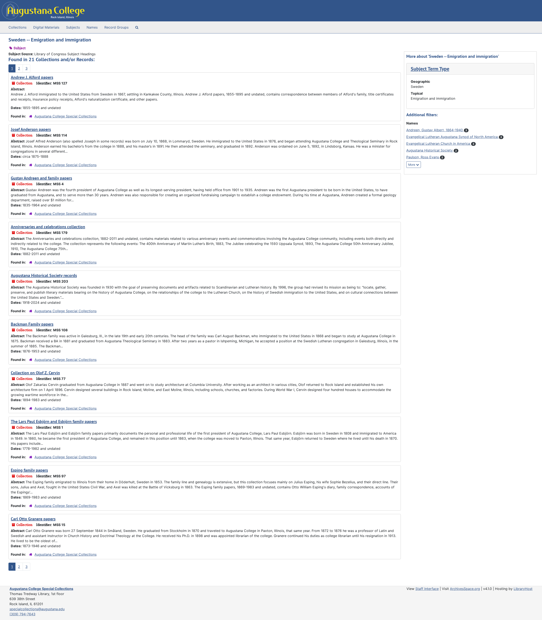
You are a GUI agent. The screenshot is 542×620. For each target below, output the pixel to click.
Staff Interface (427, 589)
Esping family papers (29, 470)
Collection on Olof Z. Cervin (35, 373)
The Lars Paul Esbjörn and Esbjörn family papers (54, 421)
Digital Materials (46, 27)
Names (92, 27)
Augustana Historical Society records (44, 275)
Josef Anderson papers (31, 129)
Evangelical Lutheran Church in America (438, 143)
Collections (17, 27)
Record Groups (116, 27)
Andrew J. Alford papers (32, 77)
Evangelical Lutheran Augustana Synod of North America (452, 137)
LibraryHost (523, 589)
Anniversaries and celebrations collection (48, 226)
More (412, 164)
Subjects (73, 27)
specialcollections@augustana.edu (37, 609)
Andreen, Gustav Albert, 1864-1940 (435, 130)
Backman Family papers (32, 324)
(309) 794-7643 (22, 614)
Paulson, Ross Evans (423, 157)
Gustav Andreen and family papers (41, 178)
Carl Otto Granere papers (33, 519)
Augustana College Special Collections (66, 116)
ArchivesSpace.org (465, 589)
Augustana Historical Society (430, 150)
